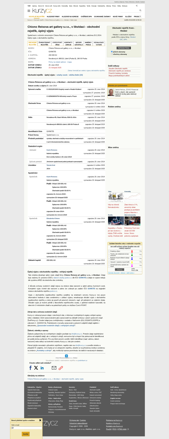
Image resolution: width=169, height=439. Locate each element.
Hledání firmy (53, 16)
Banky (50, 387)
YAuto (126, 2)
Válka (119, 6)
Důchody (51, 412)
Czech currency (115, 401)
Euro (57, 395)
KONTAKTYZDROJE (68, 44)
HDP (78, 395)
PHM (75, 406)
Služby (128, 16)
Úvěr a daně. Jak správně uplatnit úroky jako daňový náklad (125, 94)
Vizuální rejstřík (37, 16)
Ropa (70, 406)
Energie (94, 6)
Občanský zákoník (95, 403)
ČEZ (75, 390)
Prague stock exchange (117, 403)
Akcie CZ (41, 6)
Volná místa (57, 398)
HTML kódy (122, 429)
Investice (72, 387)
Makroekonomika (130, 215)
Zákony (108, 6)
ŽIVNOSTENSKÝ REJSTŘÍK (44, 44)
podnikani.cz (82, 360)
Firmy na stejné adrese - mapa (60, 62)
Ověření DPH (86, 16)
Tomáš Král (51, 165)
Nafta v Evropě (73, 408)
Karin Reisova (52, 150)
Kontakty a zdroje (44, 350)
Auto (111, 390)
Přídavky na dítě (33, 395)
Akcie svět (48, 6)
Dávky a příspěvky (54, 404)
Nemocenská (52, 407)
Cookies (83, 420)
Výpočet (39, 387)
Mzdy (57, 401)
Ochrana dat (74, 420)
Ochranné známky (102, 16)
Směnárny (51, 395)
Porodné (60, 407)
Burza (71, 390)
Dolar (61, 395)
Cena (116, 390)
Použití (108, 429)
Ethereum (86, 398)
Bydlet (137, 2)
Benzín (79, 406)
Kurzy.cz (30, 20)
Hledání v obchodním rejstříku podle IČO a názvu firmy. (124, 37)
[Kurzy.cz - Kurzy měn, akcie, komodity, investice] (42, 13)
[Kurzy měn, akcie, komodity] (46, 424)
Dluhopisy (72, 392)
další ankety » (131, 273)
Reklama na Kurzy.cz (114, 420)
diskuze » (123, 273)
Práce (114, 6)
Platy (61, 401)
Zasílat (25, 434)
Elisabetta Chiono (53, 218)
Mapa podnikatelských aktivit (119, 76)
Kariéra (117, 2)
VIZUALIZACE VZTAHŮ (99, 44)
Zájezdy (122, 2)
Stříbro (85, 403)
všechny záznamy (120, 54)
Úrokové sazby (53, 390)
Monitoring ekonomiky (117, 392)
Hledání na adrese (70, 16)
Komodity (128, 191)
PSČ (100, 392)
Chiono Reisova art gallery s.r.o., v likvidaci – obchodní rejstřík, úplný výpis (56, 379)
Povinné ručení (32, 408)
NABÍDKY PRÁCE (88, 44)
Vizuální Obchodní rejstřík (118, 68)
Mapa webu (118, 395)
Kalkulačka (101, 6)
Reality (110, 215)
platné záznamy (119, 52)
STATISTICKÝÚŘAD (57, 44)
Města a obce (94, 392)
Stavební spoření (60, 392)
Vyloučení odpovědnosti (78, 423)
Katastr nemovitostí (96, 395)
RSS (114, 429)
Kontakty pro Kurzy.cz (114, 426)
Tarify (88, 6)
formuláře (97, 411)
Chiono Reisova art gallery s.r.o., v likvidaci (57, 20)
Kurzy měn (56, 6)
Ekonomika (72, 395)
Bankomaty (58, 387)
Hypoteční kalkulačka (34, 406)
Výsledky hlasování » (114, 273)
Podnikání (93, 387)
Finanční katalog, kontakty (118, 73)
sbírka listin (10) (76, 75)
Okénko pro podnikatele (117, 86)
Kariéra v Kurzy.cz (113, 423)
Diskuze (124, 6)
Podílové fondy (80, 392)
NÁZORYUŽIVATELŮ (79, 44)
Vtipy (109, 191)
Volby (112, 395)
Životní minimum (33, 403)
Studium (142, 2)
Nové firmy (118, 16)
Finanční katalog (95, 400)
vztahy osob (62, 75)
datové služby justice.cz (63, 278)
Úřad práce (51, 401)
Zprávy (34, 6)
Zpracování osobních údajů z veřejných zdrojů (55, 325)
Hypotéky (82, 6)
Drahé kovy (73, 401)
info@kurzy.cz (76, 334)
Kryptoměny (72, 398)
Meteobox (132, 2)
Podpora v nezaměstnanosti (57, 409)
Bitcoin (75, 6)
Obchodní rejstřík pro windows (120, 71)
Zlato (70, 6)
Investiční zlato (77, 403)
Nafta (84, 406)
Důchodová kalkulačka (35, 392)
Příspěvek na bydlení (34, 398)
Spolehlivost (122, 390)
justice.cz (53, 291)
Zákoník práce (94, 406)
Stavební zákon (94, 408)
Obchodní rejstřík (39, 20)
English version (115, 398)
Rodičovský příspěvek (34, 400)
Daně (91, 411)
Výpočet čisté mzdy (34, 390)
